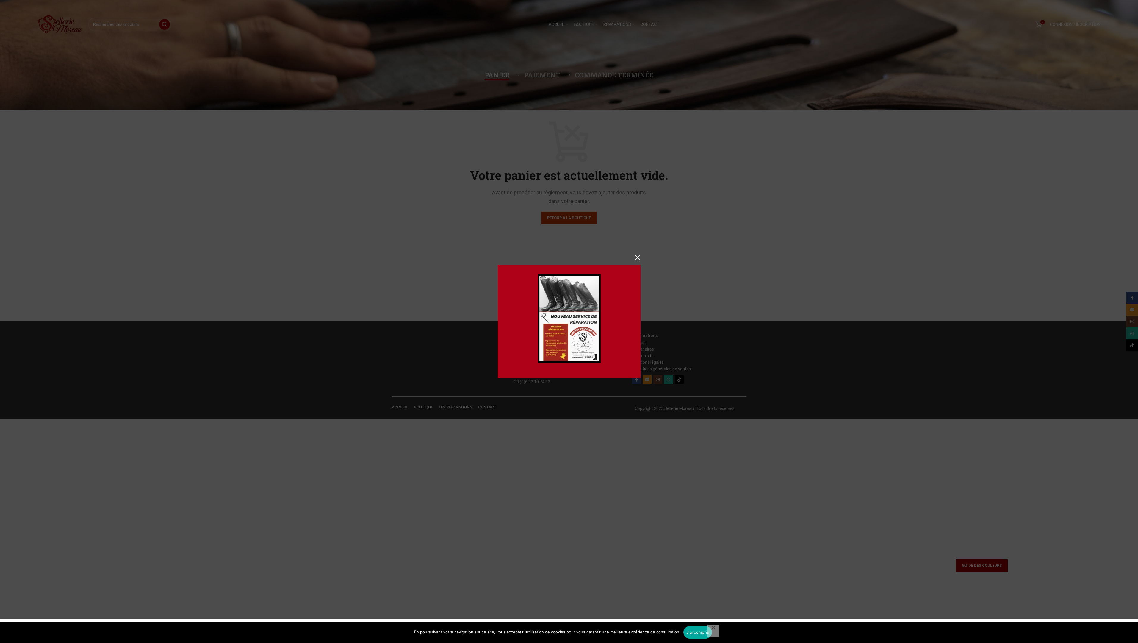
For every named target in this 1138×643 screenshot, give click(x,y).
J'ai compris (697, 632)
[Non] (713, 631)
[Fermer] (637, 257)
